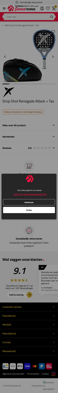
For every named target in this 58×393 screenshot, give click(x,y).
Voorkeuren (29, 202)
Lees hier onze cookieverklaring (29, 194)
